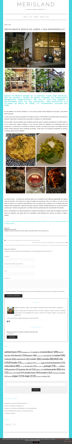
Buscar (36, 389)
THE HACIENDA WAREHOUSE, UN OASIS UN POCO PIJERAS (23, 240)
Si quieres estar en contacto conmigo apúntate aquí (22, 332)
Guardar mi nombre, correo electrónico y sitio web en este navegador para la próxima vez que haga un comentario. (35, 291)
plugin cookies (67, 441)
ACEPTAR (36, 442)
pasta (58, 366)
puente (14, 369)
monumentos (56, 362)
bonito (20, 230)
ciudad (26, 230)
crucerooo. (7, 223)
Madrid (14, 229)
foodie (36, 230)
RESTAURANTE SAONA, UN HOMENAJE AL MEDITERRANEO (48, 242)
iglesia (31, 363)
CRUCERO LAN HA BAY (9, 413)
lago (44, 363)
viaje (30, 375)
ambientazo (11, 230)
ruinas (12, 373)
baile (60, 352)
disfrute (32, 230)
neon (22, 366)
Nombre (6, 256)
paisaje (49, 366)
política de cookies (60, 439)
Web (5, 271)
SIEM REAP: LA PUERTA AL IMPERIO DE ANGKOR (15, 403)
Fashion (35, 16)
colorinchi (23, 359)
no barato (40, 230)
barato (9, 355)
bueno (23, 230)
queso (40, 370)
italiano (38, 363)
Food (25, 16)
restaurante (44, 230)
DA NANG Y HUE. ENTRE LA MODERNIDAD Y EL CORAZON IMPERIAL (20, 408)
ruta (20, 372)
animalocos (27, 352)
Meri (8, 228)
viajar (18, 375)
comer (35, 358)
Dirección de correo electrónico (13, 263)
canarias (40, 356)
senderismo (32, 372)
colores (10, 359)
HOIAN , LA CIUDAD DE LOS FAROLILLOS (13, 406)
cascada (48, 356)
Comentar (7, 278)
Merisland (36, 4)
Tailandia (56, 373)
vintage (39, 376)
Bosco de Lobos (26, 104)
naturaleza (12, 366)
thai (10, 376)
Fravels (42, 16)
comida (29, 230)
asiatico (38, 352)
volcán (46, 376)
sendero (46, 372)
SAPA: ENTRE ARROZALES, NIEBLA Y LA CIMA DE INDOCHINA (18, 411)
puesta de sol (27, 369)
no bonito (40, 366)
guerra (24, 363)
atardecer (16, 230)
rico (48, 230)
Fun (31, 16)
